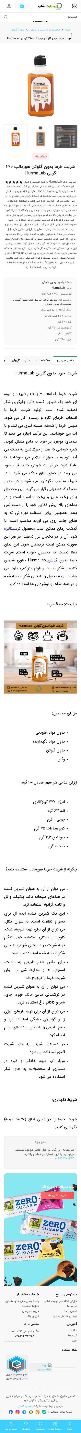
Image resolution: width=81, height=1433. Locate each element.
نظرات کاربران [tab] (20, 360)
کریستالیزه (12, 529)
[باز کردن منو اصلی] (74, 6)
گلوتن (51, 560)
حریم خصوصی (30, 1311)
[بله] (44, 1412)
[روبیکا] (31, 1412)
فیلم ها (72, 1336)
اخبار (74, 1341)
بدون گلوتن (49, 282)
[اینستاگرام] (17, 1412)
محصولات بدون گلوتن (58, 304)
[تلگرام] (24, 1412)
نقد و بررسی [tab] (65, 360)
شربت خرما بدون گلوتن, (27, 300)
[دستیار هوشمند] (22, 6)
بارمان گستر (25, 1406)
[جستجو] (5, 16)
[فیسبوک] (11, 1412)
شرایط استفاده (30, 1306)
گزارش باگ (33, 1316)
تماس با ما (70, 1311)
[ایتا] (38, 1412)
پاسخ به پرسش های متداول (22, 1301)
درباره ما (72, 1306)
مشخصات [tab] (43, 360)
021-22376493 (65, 1158)
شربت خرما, (50, 300)
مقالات (73, 1330)
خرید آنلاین (59, 1195)
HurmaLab (58, 288)
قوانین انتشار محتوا (65, 1316)
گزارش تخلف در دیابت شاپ (60, 1301)
